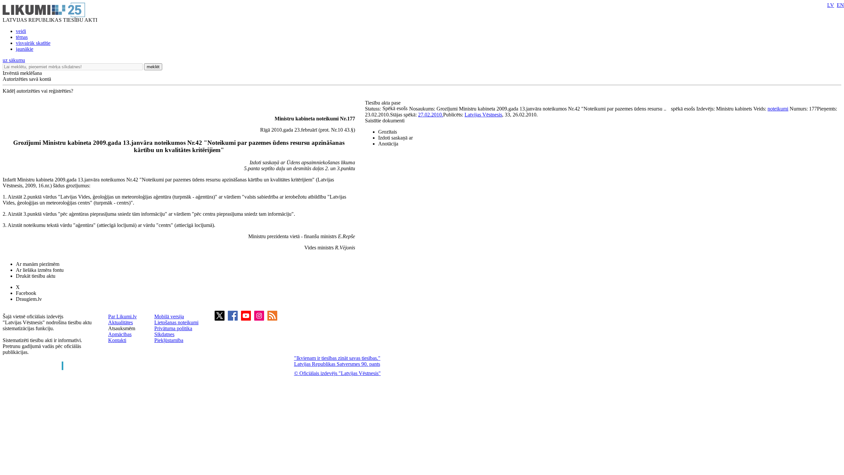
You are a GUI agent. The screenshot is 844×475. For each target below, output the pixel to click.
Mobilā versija (169, 316)
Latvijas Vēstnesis (483, 114)
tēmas (22, 37)
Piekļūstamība (168, 340)
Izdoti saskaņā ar (395, 138)
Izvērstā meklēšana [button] (22, 73)
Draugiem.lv (29, 299)
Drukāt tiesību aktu (35, 276)
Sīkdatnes (164, 334)
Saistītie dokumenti (385, 120)
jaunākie (24, 49)
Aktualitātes (120, 322)
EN (840, 5)
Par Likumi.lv (122, 316)
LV (830, 5)
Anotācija (388, 143)
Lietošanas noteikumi (176, 322)
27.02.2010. (430, 114)
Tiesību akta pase (383, 103)
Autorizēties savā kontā (27, 79)
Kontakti (117, 340)
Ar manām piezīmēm (37, 264)
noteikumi (778, 108)
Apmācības (120, 334)
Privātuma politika (173, 328)
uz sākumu (14, 60)
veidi (21, 31)
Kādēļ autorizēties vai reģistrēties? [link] (38, 91)
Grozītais (387, 132)
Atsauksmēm (121, 328)
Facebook (26, 293)
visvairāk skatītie (33, 43)
